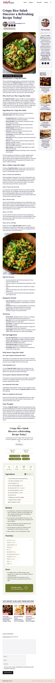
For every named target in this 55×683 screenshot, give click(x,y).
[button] (50, 2)
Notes (30, 469)
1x (25, 474)
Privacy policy (40, 680)
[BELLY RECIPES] (9, 2)
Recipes (31, 2)
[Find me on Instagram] (45, 63)
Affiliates (50, 680)
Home (25, 2)
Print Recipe (18, 75)
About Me (39, 2)
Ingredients (9, 469)
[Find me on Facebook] (43, 63)
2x (27, 474)
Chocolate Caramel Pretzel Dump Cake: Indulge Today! (7, 619)
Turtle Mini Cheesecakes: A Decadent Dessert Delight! (30, 619)
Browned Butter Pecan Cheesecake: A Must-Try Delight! (19, 619)
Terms (46, 680)
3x (30, 474)
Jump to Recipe (8, 75)
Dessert (5, 614)
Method (17, 469)
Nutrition (24, 469)
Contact (46, 2)
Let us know (14, 589)
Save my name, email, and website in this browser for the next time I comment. (19, 667)
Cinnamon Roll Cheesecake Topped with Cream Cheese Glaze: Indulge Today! (45, 143)
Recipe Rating (6, 637)
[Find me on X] (48, 63)
